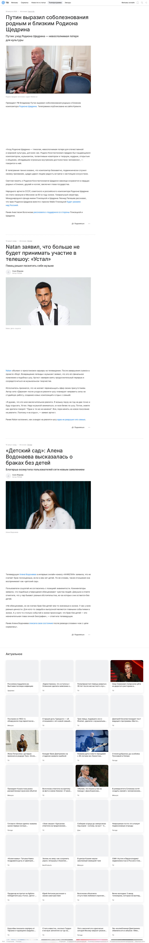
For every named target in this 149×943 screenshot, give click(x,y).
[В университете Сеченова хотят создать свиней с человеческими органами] (126, 781)
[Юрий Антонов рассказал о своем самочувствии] (57, 886)
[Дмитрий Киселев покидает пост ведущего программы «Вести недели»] (126, 711)
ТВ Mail (29, 241)
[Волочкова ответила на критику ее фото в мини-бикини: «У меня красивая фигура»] (57, 781)
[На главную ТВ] (7, 2)
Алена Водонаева (27, 574)
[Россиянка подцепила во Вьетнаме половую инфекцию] (22, 676)
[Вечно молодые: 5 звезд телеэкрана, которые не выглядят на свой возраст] (126, 886)
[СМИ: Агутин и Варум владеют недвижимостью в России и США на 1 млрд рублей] (126, 851)
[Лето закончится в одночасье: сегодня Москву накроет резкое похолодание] (92, 921)
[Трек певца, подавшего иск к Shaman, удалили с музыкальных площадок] (92, 711)
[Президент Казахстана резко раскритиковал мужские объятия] (22, 781)
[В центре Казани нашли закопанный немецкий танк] (92, 851)
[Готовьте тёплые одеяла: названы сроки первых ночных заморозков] (22, 816)
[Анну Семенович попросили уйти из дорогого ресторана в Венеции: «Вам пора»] (126, 676)
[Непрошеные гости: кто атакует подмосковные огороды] (126, 816)
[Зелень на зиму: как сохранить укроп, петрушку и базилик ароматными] (57, 851)
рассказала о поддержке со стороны (52, 212)
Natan (8, 370)
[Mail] (3, 2)
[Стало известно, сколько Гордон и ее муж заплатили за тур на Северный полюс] (57, 921)
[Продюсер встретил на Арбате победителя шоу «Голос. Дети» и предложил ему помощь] (22, 886)
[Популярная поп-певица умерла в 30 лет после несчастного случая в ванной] (92, 676)
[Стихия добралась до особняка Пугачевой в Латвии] (126, 746)
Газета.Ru (31, 11)
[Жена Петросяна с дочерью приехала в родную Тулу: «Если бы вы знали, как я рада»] (22, 746)
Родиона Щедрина (28, 106)
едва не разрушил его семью (71, 419)
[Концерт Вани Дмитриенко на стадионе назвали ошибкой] (57, 746)
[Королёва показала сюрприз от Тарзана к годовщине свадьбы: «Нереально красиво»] (22, 921)
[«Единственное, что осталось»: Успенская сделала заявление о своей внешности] (57, 676)
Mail (3, 941)
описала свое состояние (41, 623)
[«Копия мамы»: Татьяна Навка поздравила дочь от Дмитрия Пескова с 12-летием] (22, 851)
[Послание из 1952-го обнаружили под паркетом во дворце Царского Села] (22, 711)
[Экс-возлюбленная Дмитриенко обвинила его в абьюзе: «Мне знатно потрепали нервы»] (126, 921)
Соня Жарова (17, 271)
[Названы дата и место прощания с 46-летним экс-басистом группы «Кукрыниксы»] (92, 746)
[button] (48, 70)
